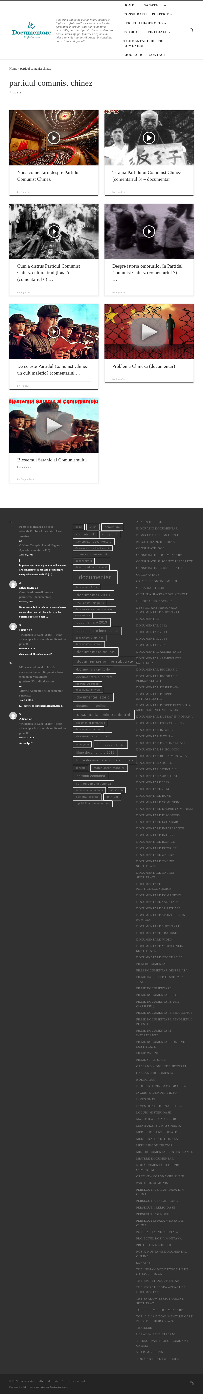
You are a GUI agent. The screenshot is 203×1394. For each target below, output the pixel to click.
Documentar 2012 (151, 625)
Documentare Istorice (156, 848)
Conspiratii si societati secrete (92, 548)
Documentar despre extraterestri (154, 696)
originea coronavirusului (160, 1176)
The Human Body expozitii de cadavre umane (162, 1272)
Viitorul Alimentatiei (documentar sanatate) (41, 693)
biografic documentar (157, 528)
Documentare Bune (153, 795)
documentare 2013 (92, 622)
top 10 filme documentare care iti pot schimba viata (164, 1319)
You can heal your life (157, 1358)
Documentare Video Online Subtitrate (161, 948)
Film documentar (152, 964)
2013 (79, 527)
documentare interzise (90, 638)
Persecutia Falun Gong (157, 1200)
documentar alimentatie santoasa (158, 661)
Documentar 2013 (151, 632)
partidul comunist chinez (93, 783)
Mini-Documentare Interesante (164, 1152)
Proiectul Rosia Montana (159, 1238)
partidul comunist (91, 776)
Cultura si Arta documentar (162, 594)
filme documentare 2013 (95, 752)
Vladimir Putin (149, 1352)
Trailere (144, 1327)
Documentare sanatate (157, 901)
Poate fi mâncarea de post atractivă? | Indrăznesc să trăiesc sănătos (40, 531)
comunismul (85, 534)
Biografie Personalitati (158, 535)
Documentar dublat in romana (164, 716)
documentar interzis (88, 689)
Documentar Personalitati (160, 743)
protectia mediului (153, 1245)
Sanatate (144, 1262)
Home (13, 68)
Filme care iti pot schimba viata (160, 979)
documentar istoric (93, 697)
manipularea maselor (109, 768)
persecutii (116, 790)
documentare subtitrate (94, 677)
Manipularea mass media (158, 1125)
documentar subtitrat (92, 736)
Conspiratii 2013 (150, 548)
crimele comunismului (91, 554)
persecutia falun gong (89, 790)
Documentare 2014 (152, 789)
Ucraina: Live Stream (155, 1334)
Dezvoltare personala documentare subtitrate (159, 610)
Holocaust (146, 1079)
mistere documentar (155, 1158)
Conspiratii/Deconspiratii (159, 568)
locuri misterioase (153, 1112)
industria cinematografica (161, 1086)
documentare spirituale (93, 669)
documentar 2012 (87, 587)
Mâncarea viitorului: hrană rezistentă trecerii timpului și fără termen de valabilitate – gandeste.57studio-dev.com (41, 674)
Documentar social (154, 762)
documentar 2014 (151, 638)
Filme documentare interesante (154, 1033)
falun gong (82, 744)
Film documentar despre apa (162, 970)
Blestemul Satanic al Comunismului (52, 459)
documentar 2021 (151, 645)
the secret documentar (157, 1280)
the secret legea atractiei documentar (160, 1289)
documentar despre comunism (94, 609)
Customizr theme (59, 1387)
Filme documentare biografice (164, 1012)
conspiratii (109, 534)
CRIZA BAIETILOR (150, 587)
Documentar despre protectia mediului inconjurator (163, 707)
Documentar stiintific (156, 769)
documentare (82, 615)
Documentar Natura (154, 736)
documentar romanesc (90, 722)
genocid (81, 768)
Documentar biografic (90, 602)
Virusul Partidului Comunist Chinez (162, 1343)
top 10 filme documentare (93, 803)
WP (25, 1387)
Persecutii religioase (155, 1207)
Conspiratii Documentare (94, 541)
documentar (95, 577)
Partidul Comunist (153, 1183)
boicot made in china (155, 541)
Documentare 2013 (152, 782)
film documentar (110, 744)
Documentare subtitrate (159, 926)
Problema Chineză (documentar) (143, 366)
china (93, 527)
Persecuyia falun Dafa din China (160, 1223)
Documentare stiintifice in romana (160, 917)
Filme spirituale (151, 1059)
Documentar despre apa (157, 687)
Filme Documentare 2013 (158, 994)
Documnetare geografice (159, 957)
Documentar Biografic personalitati (157, 678)
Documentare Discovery (158, 815)
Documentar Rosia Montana (161, 756)
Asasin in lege (149, 522)
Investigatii (147, 1099)
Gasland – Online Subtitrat (161, 1066)
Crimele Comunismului (156, 581)
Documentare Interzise (157, 835)
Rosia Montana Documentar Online (161, 1254)
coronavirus (148, 574)
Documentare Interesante (160, 828)
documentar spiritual (89, 729)
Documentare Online (155, 854)
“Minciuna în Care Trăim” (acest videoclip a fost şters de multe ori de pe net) (42, 639)
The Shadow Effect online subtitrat (160, 1301)
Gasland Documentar (156, 1073)
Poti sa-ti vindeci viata (157, 1232)
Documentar (147, 618)
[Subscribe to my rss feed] (192, 1383)
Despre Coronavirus (154, 600)
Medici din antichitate (156, 1132)
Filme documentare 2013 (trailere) (158, 1004)
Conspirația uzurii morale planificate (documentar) (36, 595)
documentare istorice (89, 644)
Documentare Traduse (156, 933)
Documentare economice (158, 821)
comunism (112, 527)
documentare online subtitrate (105, 661)
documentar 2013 (93, 595)
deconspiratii (84, 561)
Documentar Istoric (154, 729)
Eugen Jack (27, 479)
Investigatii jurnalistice (159, 1106)
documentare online (95, 652)
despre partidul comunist (91, 567)
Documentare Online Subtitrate (155, 864)
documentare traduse (87, 684)
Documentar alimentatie (158, 651)
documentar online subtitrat (103, 714)
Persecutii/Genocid (153, 1214)
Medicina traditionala (157, 1138)
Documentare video (154, 939)
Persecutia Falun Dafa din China (160, 1192)
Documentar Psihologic (158, 749)
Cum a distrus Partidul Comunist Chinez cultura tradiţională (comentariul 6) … (48, 272)
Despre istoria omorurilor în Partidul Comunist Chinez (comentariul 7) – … (147, 272)
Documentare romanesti (158, 895)
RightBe (25, 192)
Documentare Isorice (155, 841)
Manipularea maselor (156, 1119)
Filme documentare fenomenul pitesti (164, 1022)
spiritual (112, 796)
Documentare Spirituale (158, 908)
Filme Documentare (154, 988)
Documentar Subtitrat (157, 775)
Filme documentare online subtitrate (105, 760)
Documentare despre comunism (164, 808)
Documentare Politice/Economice (153, 886)
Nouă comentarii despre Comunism (158, 1167)
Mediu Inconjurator (154, 1145)
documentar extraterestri (161, 723)
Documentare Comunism (158, 802)
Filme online (147, 1053)
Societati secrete (87, 796)
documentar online (91, 705)
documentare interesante (97, 631)
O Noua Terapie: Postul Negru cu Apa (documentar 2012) (40, 548)
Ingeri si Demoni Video (156, 1092)
